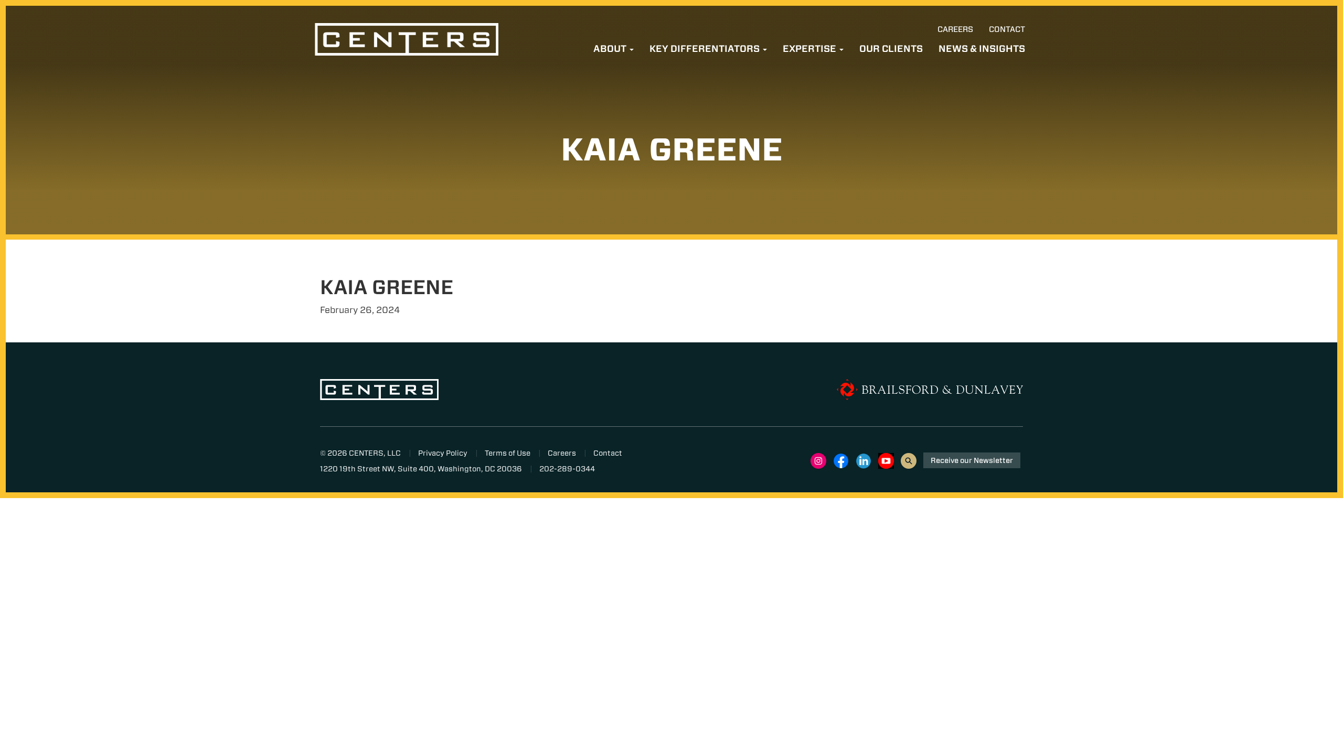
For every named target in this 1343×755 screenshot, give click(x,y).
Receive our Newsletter (972, 460)
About (610, 48)
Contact (1007, 29)
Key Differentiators (705, 48)
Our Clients (891, 48)
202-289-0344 (567, 469)
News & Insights (982, 48)
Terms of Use (507, 453)
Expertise (810, 48)
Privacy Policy (442, 453)
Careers (955, 29)
